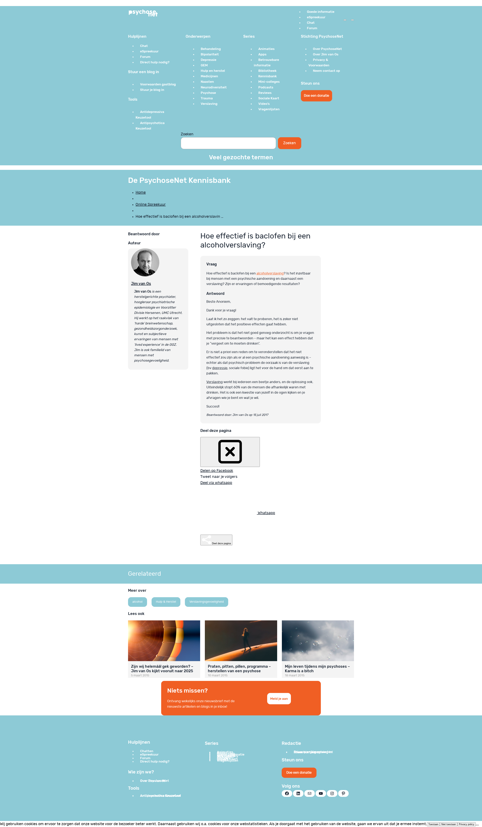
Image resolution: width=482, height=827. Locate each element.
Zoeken (187, 134)
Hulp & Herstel (166, 601)
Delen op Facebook (216, 471)
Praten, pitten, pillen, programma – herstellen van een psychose (239, 668)
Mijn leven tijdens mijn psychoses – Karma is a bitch (317, 668)
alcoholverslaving (270, 273)
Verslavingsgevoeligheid (206, 601)
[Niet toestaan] (477, 825)
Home (141, 192)
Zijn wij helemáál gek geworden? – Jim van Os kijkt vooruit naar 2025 (162, 668)
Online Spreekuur (151, 204)
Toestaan (433, 824)
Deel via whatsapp (216, 483)
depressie (219, 368)
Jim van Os (141, 283)
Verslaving (214, 382)
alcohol (137, 601)
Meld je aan (279, 699)
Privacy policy (466, 824)
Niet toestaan (448, 824)
